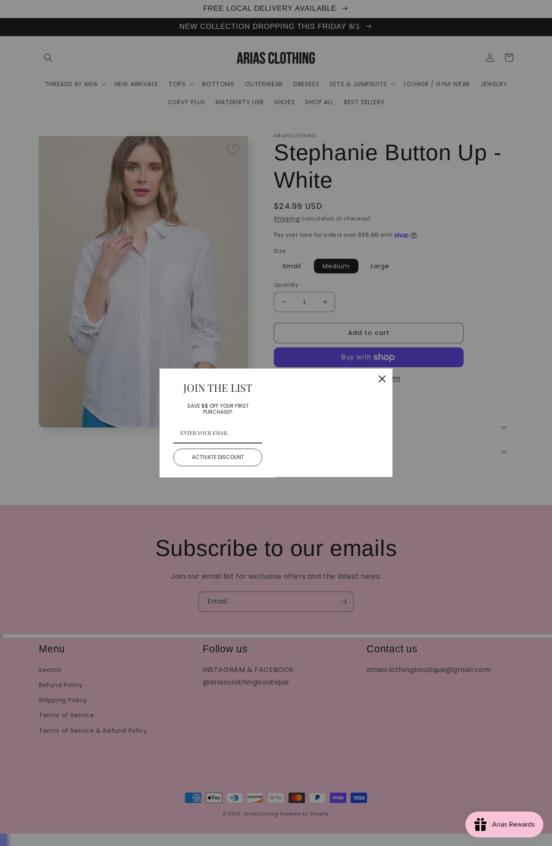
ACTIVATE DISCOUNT (218, 457)
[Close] (382, 379)
